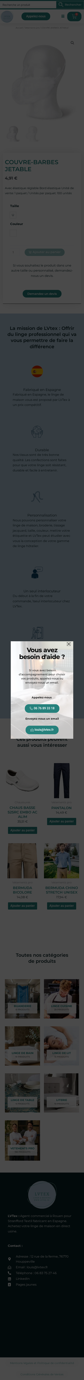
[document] (42, 690)
